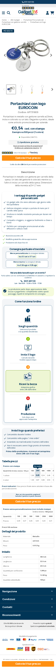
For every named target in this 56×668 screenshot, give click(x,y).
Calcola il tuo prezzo (28, 158)
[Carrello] (52, 13)
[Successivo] (50, 55)
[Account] (48, 13)
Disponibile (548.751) (29, 137)
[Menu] (4, 13)
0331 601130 (29, 2)
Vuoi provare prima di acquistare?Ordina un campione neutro (28, 147)
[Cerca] (8, 13)
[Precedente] (6, 55)
